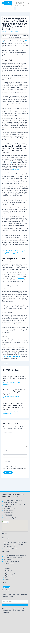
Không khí (15, 382)
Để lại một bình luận (7, 382)
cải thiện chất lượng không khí (12, 356)
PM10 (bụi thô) (15, 169)
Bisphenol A (21, 278)
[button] (15, 8)
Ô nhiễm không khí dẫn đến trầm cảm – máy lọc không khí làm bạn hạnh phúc (15, 392)
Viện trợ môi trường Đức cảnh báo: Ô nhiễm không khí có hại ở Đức (14, 378)
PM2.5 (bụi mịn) (9, 162)
